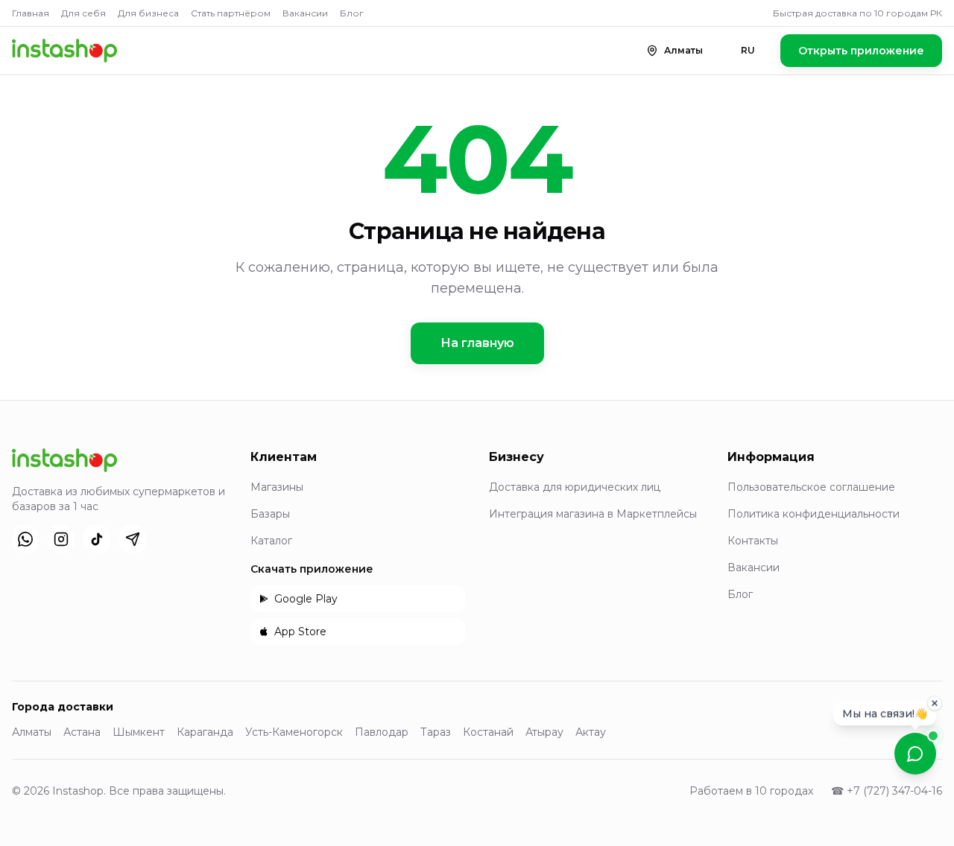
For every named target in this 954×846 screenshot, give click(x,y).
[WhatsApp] (25, 539)
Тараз (435, 732)
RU (748, 50)
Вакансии (305, 13)
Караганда (205, 732)
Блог (352, 13)
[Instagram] (61, 539)
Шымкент (139, 732)
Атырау (544, 732)
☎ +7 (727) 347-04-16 (886, 791)
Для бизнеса (148, 13)
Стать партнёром (231, 13)
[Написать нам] (915, 754)
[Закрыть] (934, 700)
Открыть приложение (861, 50)
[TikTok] (96, 539)
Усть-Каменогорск (294, 732)
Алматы (31, 732)
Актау (590, 732)
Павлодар (381, 732)
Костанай (488, 732)
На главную (477, 343)
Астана (82, 732)
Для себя (83, 13)
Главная (30, 13)
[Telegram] (132, 539)
